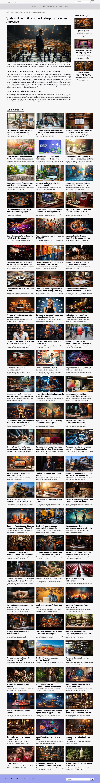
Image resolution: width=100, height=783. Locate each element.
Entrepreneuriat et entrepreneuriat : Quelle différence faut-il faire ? (83, 74)
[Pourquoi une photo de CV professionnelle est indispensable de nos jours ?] (50, 674)
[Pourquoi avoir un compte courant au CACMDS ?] (50, 226)
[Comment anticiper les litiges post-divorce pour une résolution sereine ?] (50, 120)
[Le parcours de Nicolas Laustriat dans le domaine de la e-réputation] (20, 331)
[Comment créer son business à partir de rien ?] (20, 278)
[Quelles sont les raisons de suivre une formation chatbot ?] (79, 674)
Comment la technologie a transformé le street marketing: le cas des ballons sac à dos (78, 343)
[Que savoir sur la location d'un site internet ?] (50, 489)
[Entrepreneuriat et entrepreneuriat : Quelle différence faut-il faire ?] (83, 66)
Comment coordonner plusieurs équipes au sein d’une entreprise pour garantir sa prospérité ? (19, 449)
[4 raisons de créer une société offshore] (20, 674)
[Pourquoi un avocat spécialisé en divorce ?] (79, 727)
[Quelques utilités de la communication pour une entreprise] (79, 516)
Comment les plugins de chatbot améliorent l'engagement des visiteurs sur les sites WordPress (78, 185)
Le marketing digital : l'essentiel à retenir (84, 31)
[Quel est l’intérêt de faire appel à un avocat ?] (50, 463)
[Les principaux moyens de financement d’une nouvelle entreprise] (79, 410)
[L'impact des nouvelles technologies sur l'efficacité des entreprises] (20, 226)
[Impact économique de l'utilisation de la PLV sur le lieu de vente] (79, 199)
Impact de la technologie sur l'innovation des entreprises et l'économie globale (77, 238)
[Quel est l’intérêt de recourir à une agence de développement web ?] (50, 700)
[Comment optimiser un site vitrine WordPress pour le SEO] (50, 173)
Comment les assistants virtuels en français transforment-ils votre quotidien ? (19, 132)
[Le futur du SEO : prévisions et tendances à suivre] (20, 357)
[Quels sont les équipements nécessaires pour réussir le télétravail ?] (79, 621)
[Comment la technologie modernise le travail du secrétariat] (50, 305)
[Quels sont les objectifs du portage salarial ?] (50, 595)
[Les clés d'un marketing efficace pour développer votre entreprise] (79, 489)
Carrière (34, 6)
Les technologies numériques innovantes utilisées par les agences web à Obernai (79, 396)
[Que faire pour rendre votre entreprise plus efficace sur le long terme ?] (20, 542)
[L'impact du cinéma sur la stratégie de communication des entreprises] (20, 252)
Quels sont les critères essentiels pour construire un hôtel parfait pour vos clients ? (20, 396)
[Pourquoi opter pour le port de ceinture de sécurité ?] (20, 648)
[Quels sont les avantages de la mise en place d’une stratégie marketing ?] (50, 278)
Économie (59, 6)
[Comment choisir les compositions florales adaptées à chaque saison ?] (20, 146)
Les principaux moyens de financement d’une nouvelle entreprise (76, 423)
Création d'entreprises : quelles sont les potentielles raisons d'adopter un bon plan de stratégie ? (20, 581)
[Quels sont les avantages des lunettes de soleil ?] (50, 648)
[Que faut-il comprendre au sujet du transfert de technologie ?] (50, 621)
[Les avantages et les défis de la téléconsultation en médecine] (50, 357)
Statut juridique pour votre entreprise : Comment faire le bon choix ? (48, 765)
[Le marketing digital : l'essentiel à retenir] (83, 23)
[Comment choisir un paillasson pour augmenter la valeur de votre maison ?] (50, 437)
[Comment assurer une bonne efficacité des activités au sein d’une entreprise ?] (79, 278)
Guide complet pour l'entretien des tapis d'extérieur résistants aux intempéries (20, 185)
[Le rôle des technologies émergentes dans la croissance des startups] (20, 410)
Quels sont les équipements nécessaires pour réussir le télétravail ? (79, 634)
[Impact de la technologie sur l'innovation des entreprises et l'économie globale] (79, 226)
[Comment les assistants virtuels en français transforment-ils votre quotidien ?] (20, 120)
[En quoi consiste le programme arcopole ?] (20, 700)
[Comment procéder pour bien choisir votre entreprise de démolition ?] (79, 463)
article (34, 77)
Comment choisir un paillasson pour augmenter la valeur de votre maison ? (50, 449)
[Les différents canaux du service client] (50, 727)
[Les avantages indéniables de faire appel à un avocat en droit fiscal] (79, 542)
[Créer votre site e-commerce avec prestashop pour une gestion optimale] (83, 44)
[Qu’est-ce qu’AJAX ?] (20, 753)
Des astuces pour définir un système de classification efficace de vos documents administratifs (49, 264)
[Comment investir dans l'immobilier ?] (50, 568)
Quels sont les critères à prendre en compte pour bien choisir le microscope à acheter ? (79, 449)
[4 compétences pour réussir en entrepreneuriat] (20, 621)
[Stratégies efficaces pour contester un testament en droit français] (79, 120)
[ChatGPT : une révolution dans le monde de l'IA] (50, 331)
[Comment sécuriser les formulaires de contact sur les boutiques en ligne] (79, 146)
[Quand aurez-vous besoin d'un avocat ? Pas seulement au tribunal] (79, 700)
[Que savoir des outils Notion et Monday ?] (79, 648)
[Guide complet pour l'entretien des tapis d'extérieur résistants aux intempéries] (20, 173)
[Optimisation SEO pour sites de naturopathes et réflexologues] (50, 146)
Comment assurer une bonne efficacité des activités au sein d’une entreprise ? (79, 291)
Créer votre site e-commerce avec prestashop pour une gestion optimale (83, 52)
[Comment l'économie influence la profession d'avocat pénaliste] (79, 252)
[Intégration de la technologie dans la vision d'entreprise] (50, 384)
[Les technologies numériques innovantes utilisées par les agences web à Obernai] (79, 384)
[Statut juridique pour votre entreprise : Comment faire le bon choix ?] (50, 753)
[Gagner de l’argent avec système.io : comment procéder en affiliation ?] (20, 516)
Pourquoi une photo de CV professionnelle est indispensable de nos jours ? (49, 686)
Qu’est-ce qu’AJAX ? (14, 763)
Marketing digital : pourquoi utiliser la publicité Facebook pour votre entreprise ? (49, 212)
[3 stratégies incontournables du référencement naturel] (20, 463)
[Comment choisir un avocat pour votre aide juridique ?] (20, 727)
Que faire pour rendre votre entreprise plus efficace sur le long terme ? (20, 554)
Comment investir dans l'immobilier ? (49, 579)
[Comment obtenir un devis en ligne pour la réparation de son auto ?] (50, 542)
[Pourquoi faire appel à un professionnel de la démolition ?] (20, 489)
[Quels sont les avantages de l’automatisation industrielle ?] (50, 516)
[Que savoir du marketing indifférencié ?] (79, 568)
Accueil (8, 12)
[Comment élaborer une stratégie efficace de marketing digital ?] (20, 199)
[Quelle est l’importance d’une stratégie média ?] (79, 595)
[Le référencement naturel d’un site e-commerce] (79, 753)
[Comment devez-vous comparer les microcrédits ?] (20, 595)
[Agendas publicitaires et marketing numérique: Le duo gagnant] (50, 410)
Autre (67, 6)
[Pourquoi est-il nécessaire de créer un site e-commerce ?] (20, 305)
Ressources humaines (47, 6)
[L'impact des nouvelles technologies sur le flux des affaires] (79, 357)
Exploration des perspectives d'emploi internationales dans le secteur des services (78, 317)
